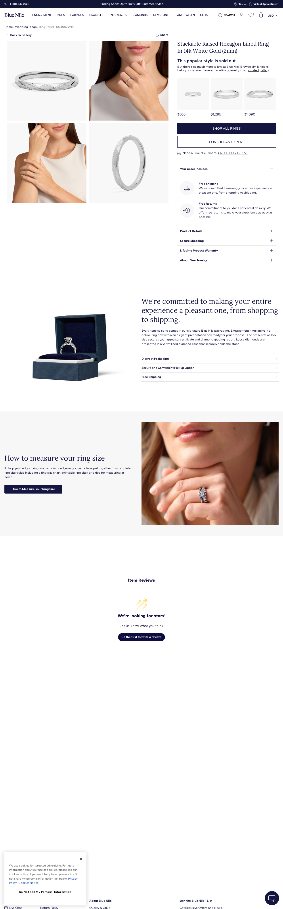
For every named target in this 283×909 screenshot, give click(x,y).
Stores (242, 4)
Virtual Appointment (266, 4)
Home (8, 27)
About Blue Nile (100, 901)
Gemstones (161, 15)
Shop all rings (226, 128)
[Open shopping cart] (261, 15)
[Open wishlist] (251, 15)
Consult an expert (226, 142)
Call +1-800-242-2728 (233, 153)
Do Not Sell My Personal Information (45, 892)
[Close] (81, 859)
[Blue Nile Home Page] (14, 15)
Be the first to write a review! (141, 637)
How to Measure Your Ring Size (33, 489)
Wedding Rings (26, 27)
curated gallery (258, 70)
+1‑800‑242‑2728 (18, 4)
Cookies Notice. (28, 882)
